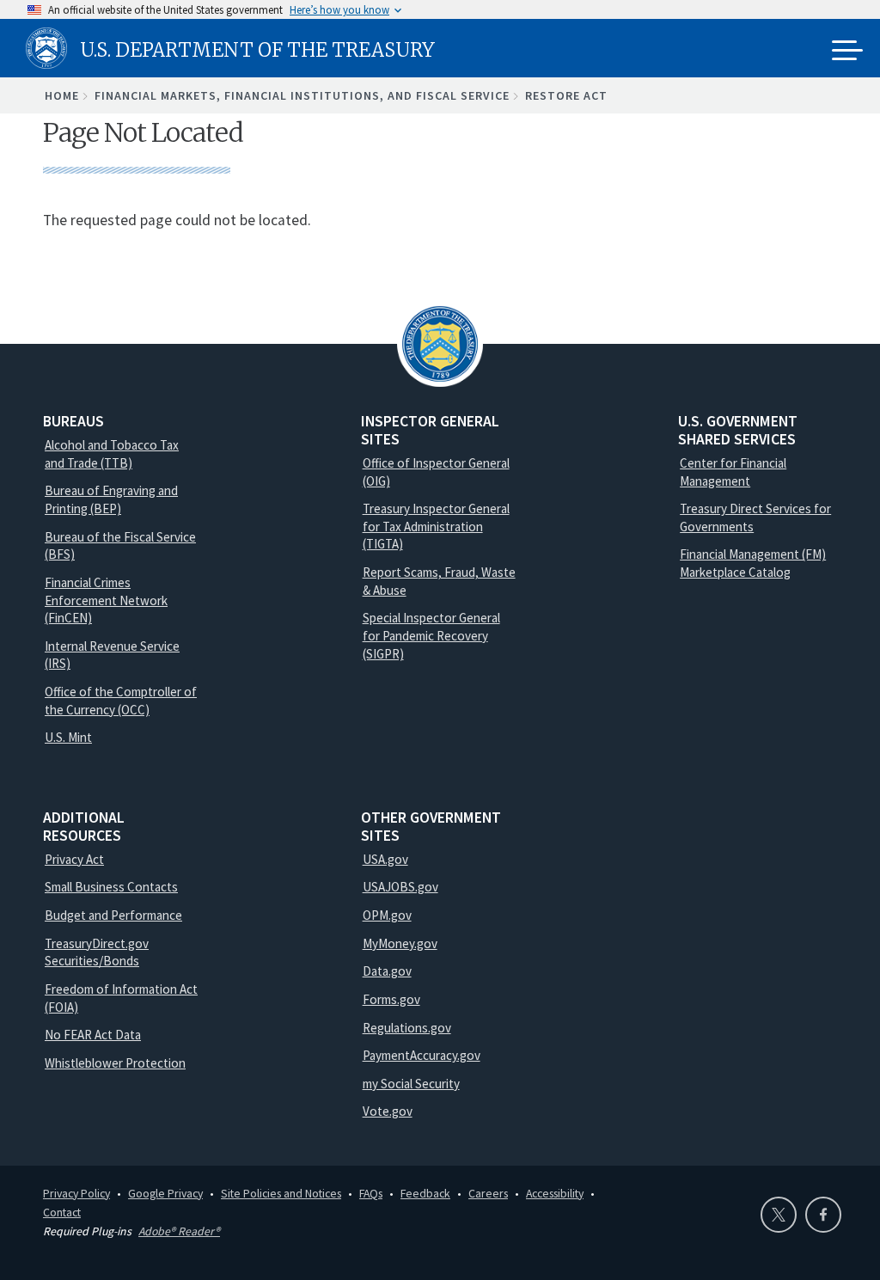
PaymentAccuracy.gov (421, 1055)
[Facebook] (823, 1215)
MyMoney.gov (400, 943)
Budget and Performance (113, 915)
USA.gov (385, 859)
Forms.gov (391, 999)
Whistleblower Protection (115, 1063)
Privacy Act (74, 859)
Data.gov (387, 971)
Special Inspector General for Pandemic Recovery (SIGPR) (431, 635)
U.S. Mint (68, 737)
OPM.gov (387, 915)
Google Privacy (165, 1193)
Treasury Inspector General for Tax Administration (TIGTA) (436, 526)
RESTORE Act (566, 95)
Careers (488, 1193)
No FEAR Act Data (93, 1034)
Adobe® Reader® (179, 1231)
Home (62, 95)
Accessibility (555, 1193)
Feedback (425, 1193)
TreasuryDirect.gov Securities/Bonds (97, 952)
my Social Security (411, 1083)
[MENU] (847, 51)
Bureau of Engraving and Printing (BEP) (111, 499)
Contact (62, 1212)
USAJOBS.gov (400, 887)
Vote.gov (387, 1111)
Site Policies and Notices (281, 1193)
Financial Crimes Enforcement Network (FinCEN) (106, 600)
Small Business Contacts (111, 887)
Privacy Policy (76, 1193)
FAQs (370, 1193)
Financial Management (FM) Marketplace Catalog (753, 563)
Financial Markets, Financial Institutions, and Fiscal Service (302, 95)
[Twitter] (779, 1215)
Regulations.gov (407, 1028)
